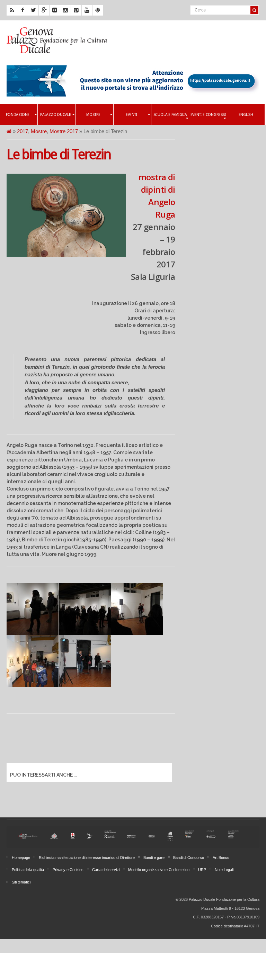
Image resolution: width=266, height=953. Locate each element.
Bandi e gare (154, 857)
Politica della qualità (28, 870)
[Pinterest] (76, 10)
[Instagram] (65, 10)
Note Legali (224, 870)
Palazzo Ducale (55, 114)
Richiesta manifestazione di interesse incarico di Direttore (87, 857)
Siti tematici (21, 882)
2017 (22, 131)
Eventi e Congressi (208, 114)
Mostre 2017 (64, 131)
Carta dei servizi (105, 870)
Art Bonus (221, 857)
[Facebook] (22, 10)
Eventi (131, 114)
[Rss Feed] (12, 10)
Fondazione (17, 114)
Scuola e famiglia (170, 114)
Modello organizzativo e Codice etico (158, 870)
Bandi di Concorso (188, 857)
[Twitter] (33, 10)
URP (202, 870)
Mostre (93, 114)
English (246, 114)
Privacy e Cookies (68, 870)
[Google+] (44, 10)
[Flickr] (55, 10)
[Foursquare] (97, 10)
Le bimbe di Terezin (58, 154)
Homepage (21, 857)
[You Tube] (87, 10)
